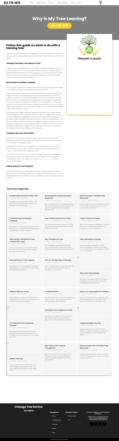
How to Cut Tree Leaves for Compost (94, 291)
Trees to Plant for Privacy (90, 218)
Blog (79, 2)
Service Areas (62, 2)
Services (50, 2)
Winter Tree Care (16, 359)
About (73, 2)
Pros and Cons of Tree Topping (22, 260)
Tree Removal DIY (52, 291)
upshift (13, 198)
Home (32, 2)
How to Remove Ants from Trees (57, 218)
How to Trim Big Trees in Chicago (58, 260)
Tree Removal (40, 2)
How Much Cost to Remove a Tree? (58, 310)
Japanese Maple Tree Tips (90, 323)
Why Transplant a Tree (54, 239)
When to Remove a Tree (19, 291)
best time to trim (47, 159)
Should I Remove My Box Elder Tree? (24, 196)
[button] (59, 26)
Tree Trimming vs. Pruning (90, 239)
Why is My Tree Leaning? (89, 273)
